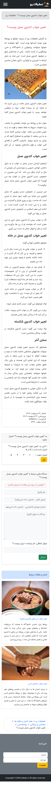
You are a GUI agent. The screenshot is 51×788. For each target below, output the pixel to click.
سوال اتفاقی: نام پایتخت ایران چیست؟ (29, 543)
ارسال (42, 557)
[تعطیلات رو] (39, 4)
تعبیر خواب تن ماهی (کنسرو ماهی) (33, 618)
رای (43, 459)
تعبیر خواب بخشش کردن (37, 683)
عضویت (42, 765)
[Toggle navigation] (5, 4)
